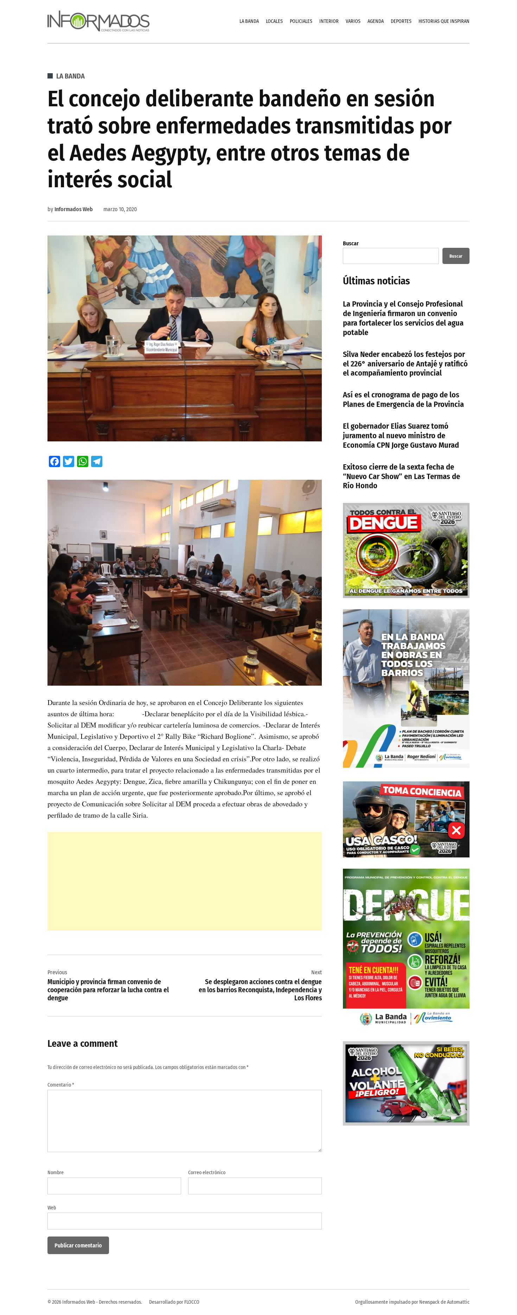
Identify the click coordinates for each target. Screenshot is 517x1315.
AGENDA (376, 21)
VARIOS (353, 21)
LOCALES (274, 21)
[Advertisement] (184, 881)
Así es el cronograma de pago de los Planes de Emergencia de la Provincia (403, 399)
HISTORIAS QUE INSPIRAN (444, 21)
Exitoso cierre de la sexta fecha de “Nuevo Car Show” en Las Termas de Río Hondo (401, 476)
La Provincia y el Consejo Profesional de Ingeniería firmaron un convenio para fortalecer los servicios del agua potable (403, 318)
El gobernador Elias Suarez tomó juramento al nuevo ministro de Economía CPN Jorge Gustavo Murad (401, 435)
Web (51, 1208)
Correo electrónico (206, 1173)
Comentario (60, 1085)
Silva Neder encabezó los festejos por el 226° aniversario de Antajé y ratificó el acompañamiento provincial (405, 364)
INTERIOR (329, 21)
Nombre (55, 1173)
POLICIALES (301, 21)
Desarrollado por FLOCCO (174, 1302)
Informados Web (74, 209)
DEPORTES (401, 21)
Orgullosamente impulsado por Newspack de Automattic (412, 1302)
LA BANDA (249, 21)
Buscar (351, 243)
